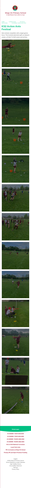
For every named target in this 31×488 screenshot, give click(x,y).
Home (3, 21)
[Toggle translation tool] (20, 2)
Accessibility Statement (16, 465)
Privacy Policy (15, 469)
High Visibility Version (15, 464)
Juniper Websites (20, 462)
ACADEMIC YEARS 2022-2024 (19, 23)
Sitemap (15, 467)
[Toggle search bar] (25, 2)
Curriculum (12, 21)
